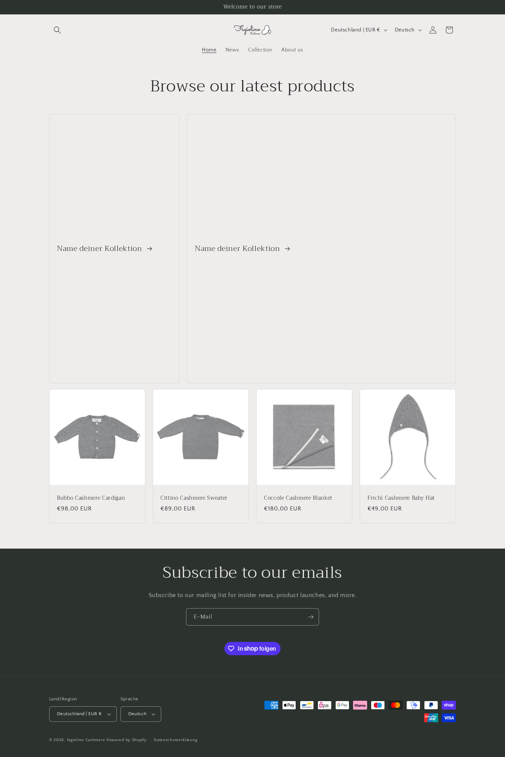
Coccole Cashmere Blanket (298, 498)
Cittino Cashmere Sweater (194, 498)
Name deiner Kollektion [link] (100, 248)
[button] (57, 30)
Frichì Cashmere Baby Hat (401, 498)
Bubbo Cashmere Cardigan (91, 498)
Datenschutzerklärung (175, 740)
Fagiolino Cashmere (86, 740)
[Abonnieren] (310, 617)
